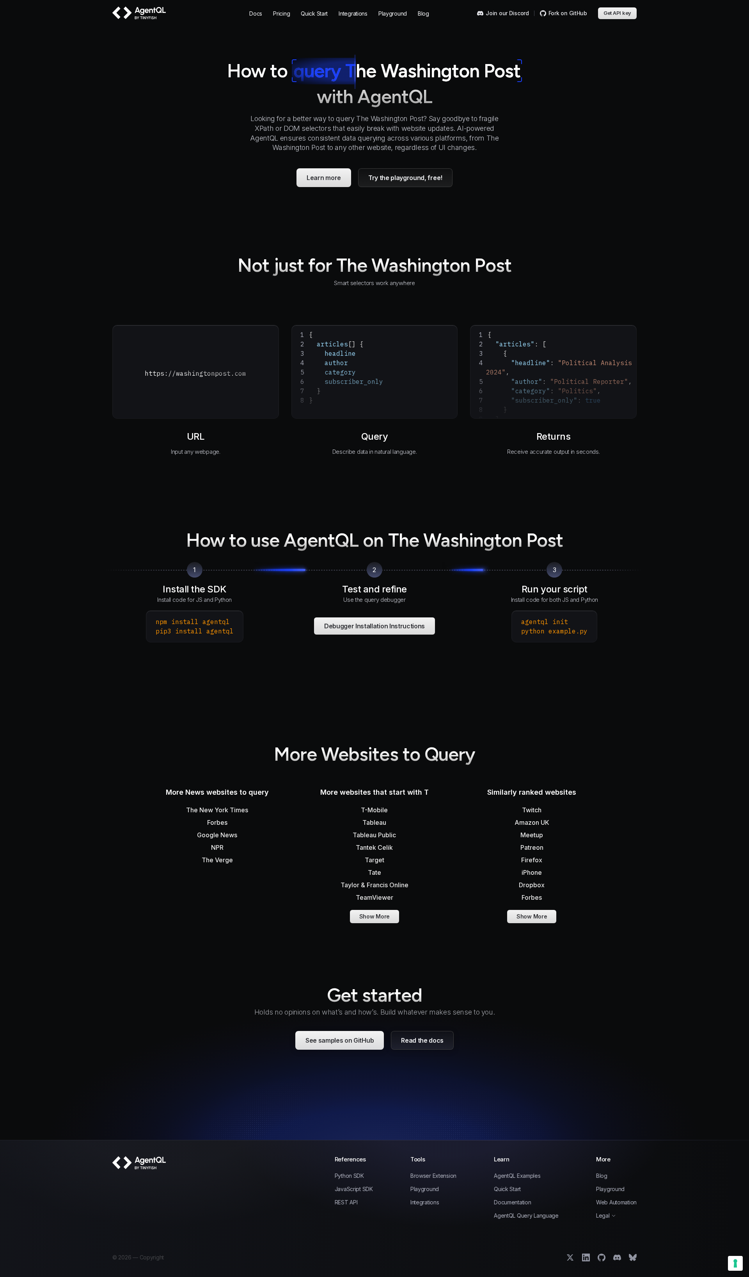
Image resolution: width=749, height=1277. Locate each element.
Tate (374, 872)
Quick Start (314, 13)
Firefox (531, 860)
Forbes (217, 822)
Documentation (512, 1202)
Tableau (374, 822)
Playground (392, 13)
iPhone (532, 872)
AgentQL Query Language (526, 1215)
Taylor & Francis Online (374, 885)
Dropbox (532, 885)
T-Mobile (374, 810)
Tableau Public (374, 835)
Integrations (353, 13)
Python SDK (349, 1176)
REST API (346, 1202)
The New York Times (217, 810)
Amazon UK (532, 822)
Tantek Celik (374, 847)
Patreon (531, 847)
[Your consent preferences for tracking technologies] (735, 1263)
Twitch (531, 810)
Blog (423, 13)
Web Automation (616, 1202)
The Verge (217, 860)
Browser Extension (433, 1176)
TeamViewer (374, 897)
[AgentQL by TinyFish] (139, 13)
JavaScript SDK (354, 1189)
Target (374, 860)
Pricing (281, 13)
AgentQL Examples (517, 1176)
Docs (255, 13)
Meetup (531, 835)
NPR (217, 847)
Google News (217, 835)
